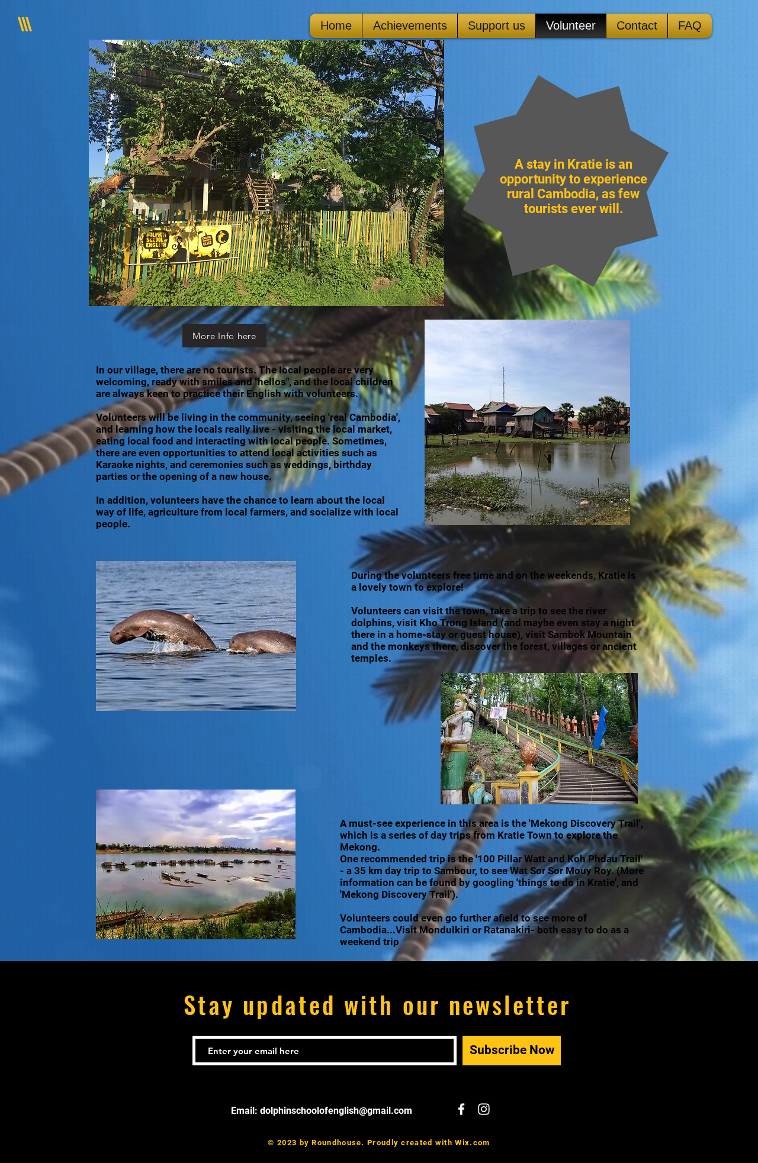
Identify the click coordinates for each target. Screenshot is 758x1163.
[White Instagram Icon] (484, 1109)
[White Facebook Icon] (461, 1109)
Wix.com (472, 1142)
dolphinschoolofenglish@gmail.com (336, 1110)
